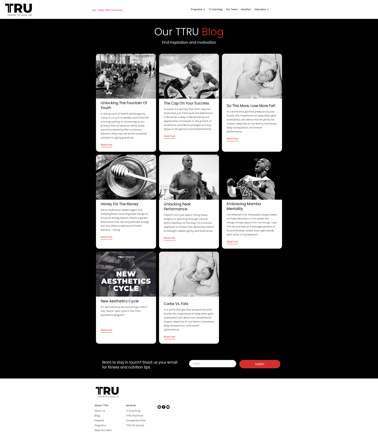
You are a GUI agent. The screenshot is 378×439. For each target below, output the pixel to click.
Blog (97, 415)
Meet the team (103, 430)
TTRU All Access (135, 425)
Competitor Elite (135, 420)
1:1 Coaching (133, 410)
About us (99, 410)
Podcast (99, 420)
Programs (100, 425)
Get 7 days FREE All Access (107, 10)
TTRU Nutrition (134, 415)
